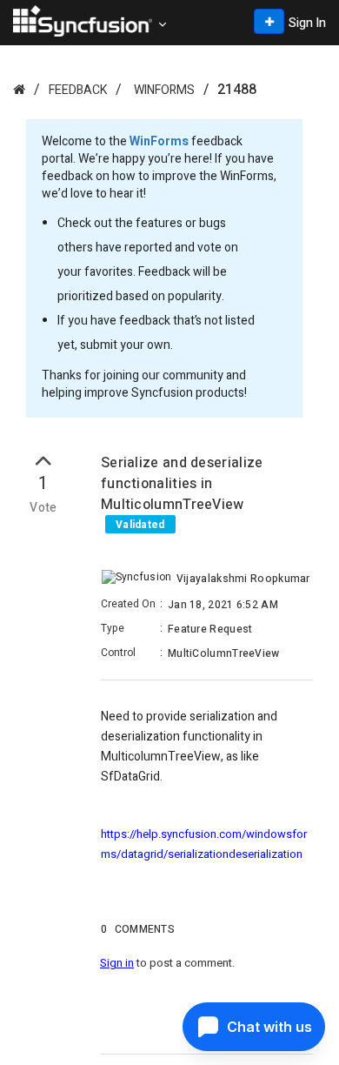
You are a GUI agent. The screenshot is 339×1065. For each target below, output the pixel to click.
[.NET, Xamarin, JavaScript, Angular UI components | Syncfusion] (82, 21)
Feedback (78, 90)
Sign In (307, 23)
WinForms (164, 90)
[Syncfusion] (19, 89)
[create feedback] (269, 21)
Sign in (117, 962)
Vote (43, 508)
